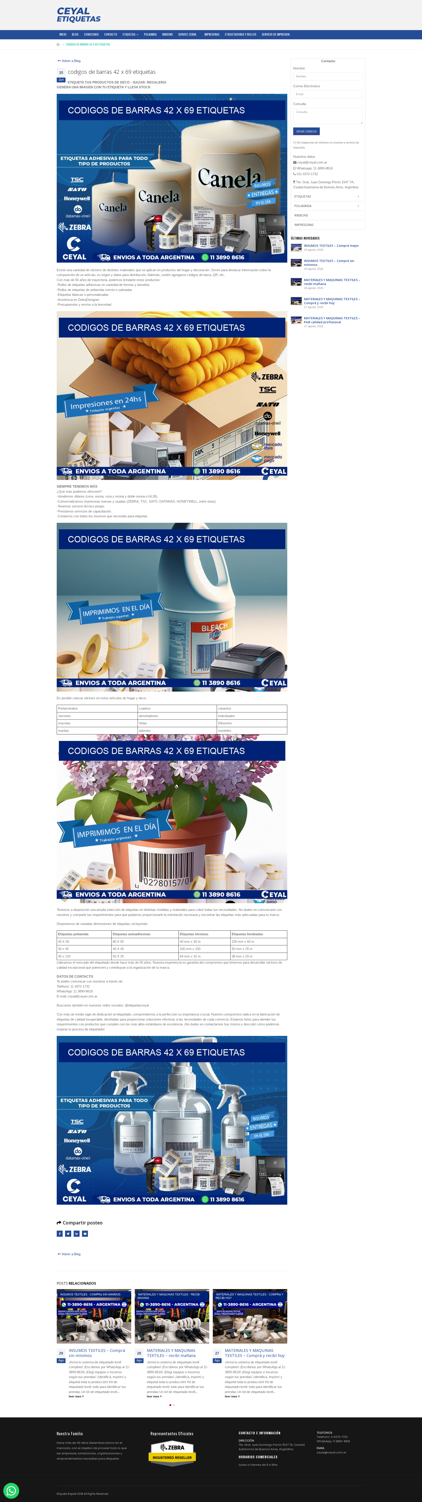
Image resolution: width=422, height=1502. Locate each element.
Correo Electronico (306, 86)
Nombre (299, 68)
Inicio (62, 34)
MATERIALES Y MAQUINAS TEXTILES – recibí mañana (93, 1353)
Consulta (299, 104)
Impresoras (211, 34)
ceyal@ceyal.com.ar (331, 1457)
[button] (170, 1410)
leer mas (75, 1396)
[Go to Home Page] (58, 44)
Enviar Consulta (306, 131)
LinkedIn (77, 1234)
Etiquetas (129, 34)
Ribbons (167, 34)
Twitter (68, 1234)
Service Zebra (187, 34)
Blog (75, 34)
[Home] (79, 15)
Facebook (60, 1234)
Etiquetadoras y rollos (240, 34)
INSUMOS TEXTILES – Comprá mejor (331, 245)
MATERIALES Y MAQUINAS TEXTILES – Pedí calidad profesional (249, 1355)
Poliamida (150, 34)
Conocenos (91, 34)
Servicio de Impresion (275, 34)
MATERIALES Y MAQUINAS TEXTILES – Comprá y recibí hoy (177, 1353)
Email (85, 1234)
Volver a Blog (70, 61)
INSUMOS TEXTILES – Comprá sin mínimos (329, 263)
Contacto (110, 34)
